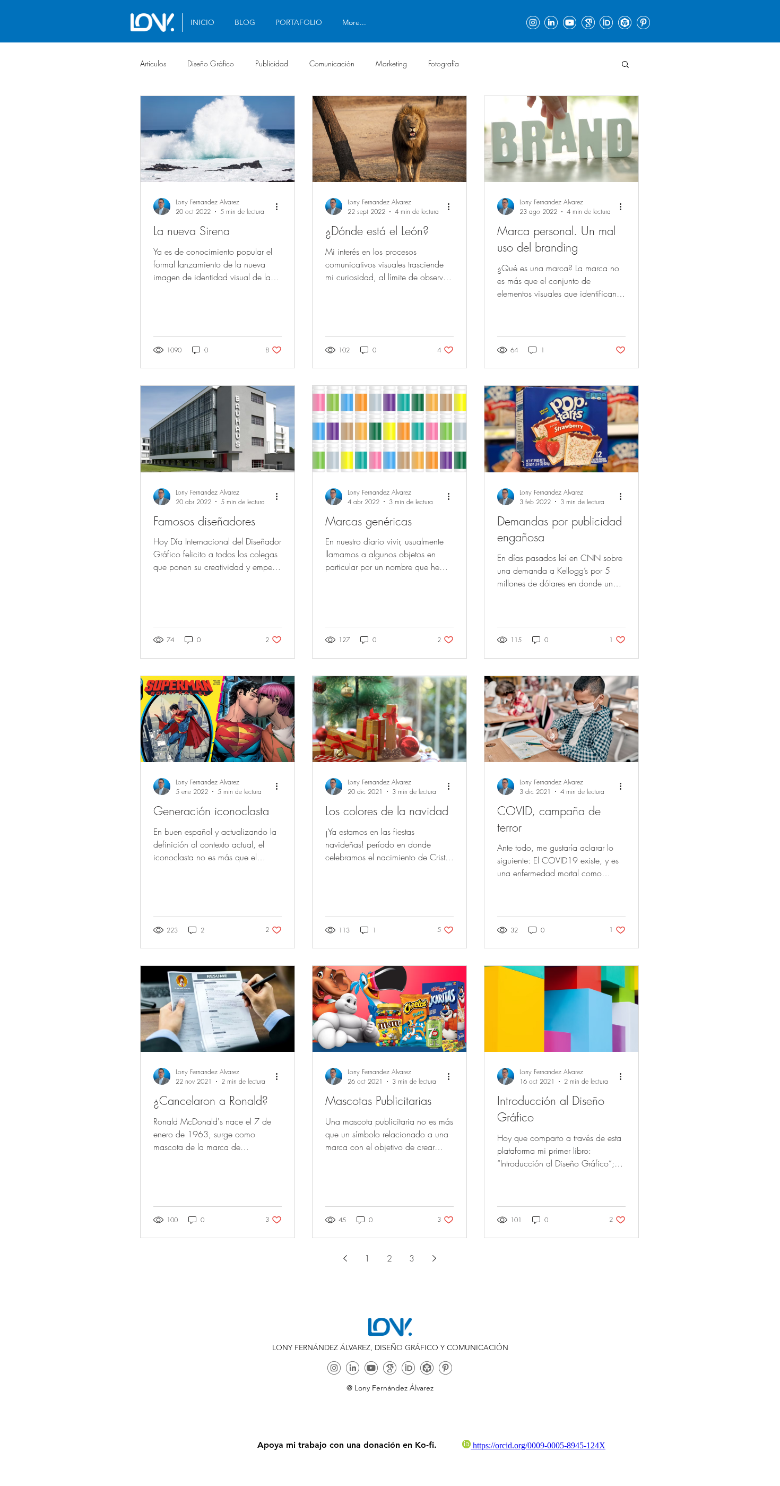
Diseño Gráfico (210, 63)
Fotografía (443, 63)
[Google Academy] (588, 22)
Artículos (153, 63)
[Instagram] (533, 22)
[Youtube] (569, 22)
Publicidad (271, 63)
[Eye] (152, 22)
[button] (300, 22)
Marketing (391, 63)
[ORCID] (606, 22)
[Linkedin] (551, 22)
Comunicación (331, 63)
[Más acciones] (280, 206)
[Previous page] (344, 1258)
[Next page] (434, 1258)
